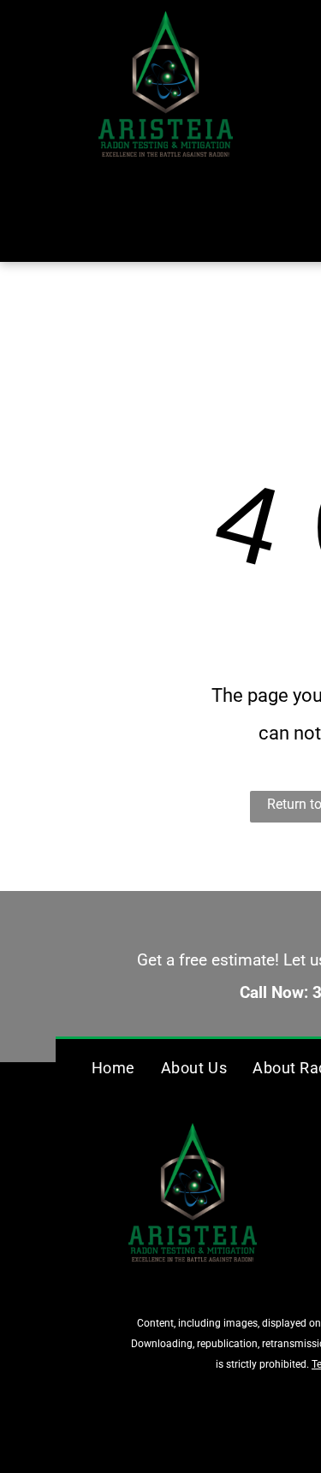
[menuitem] (113, 1068)
